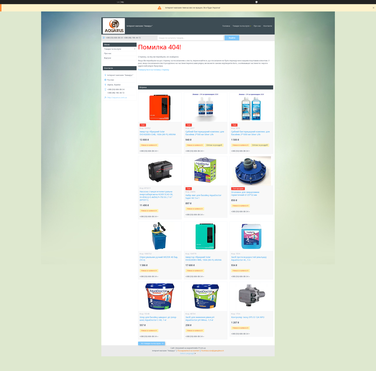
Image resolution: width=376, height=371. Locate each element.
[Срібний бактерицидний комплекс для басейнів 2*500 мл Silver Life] (205, 107)
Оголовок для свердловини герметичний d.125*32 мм (245, 193)
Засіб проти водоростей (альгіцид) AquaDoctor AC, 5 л (249, 258)
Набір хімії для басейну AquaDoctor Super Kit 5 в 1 (203, 196)
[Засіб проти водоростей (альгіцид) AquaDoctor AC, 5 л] (251, 236)
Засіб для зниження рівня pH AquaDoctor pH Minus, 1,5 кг (200, 318)
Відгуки (107, 58)
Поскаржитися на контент (188, 350)
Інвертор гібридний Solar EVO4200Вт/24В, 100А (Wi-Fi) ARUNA (158, 133)
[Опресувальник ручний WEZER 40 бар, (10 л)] (159, 236)
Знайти (232, 38)
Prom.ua (202, 348)
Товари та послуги (241, 26)
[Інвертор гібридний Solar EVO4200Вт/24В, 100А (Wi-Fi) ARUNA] (159, 107)
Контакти (267, 26)
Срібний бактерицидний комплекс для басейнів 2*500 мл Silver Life (205, 133)
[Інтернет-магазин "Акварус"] (114, 25)
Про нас (257, 26)
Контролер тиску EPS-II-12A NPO (247, 317)
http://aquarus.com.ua (117, 97)
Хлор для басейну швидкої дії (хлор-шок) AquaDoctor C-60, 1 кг (158, 318)
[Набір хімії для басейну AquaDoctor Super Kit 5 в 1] (205, 171)
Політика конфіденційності (212, 350)
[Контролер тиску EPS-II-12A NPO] (251, 296)
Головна (226, 26)
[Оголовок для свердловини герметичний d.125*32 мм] (251, 171)
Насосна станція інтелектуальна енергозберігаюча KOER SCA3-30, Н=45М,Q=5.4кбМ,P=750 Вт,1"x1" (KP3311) (156, 195)
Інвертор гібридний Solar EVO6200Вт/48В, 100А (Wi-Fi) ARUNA (203, 258)
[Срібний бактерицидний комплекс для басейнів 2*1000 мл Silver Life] (251, 107)
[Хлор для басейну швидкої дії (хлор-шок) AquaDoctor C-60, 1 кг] (159, 296)
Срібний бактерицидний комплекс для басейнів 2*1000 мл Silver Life (250, 133)
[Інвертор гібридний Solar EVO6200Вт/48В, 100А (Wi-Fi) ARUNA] (205, 236)
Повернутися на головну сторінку (153, 69)
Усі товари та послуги (151, 343)
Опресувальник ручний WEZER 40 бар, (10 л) (159, 258)
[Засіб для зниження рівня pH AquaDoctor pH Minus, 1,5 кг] (205, 296)
